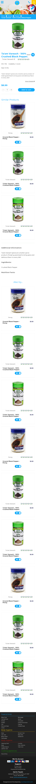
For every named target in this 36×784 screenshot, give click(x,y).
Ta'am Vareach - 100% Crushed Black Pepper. (11, 184)
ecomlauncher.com (27, 782)
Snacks (3, 720)
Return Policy (18, 767)
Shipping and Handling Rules (18, 769)
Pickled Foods (21, 726)
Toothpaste (4, 738)
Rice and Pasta (5, 726)
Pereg (10, 133)
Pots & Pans (4, 754)
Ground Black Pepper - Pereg (11, 137)
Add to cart (26, 90)
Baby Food (4, 717)
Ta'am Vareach (10, 179)
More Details (29, 81)
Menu (3, 16)
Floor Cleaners (21, 745)
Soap (2, 733)
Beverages (20, 717)
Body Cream (4, 736)
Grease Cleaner (5, 747)
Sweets (3, 722)
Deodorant (20, 736)
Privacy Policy (18, 766)
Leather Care (4, 748)
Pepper (17, 16)
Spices (10, 16)
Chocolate (20, 720)
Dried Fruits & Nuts (22, 722)
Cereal (2, 727)
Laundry (20, 743)
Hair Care (3, 734)
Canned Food (4, 719)
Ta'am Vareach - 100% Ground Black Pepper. (11, 231)
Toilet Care (20, 747)
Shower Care (21, 733)
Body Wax (20, 734)
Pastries (20, 724)
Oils (2, 724)
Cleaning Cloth (5, 743)
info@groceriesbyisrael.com (20, 777)
